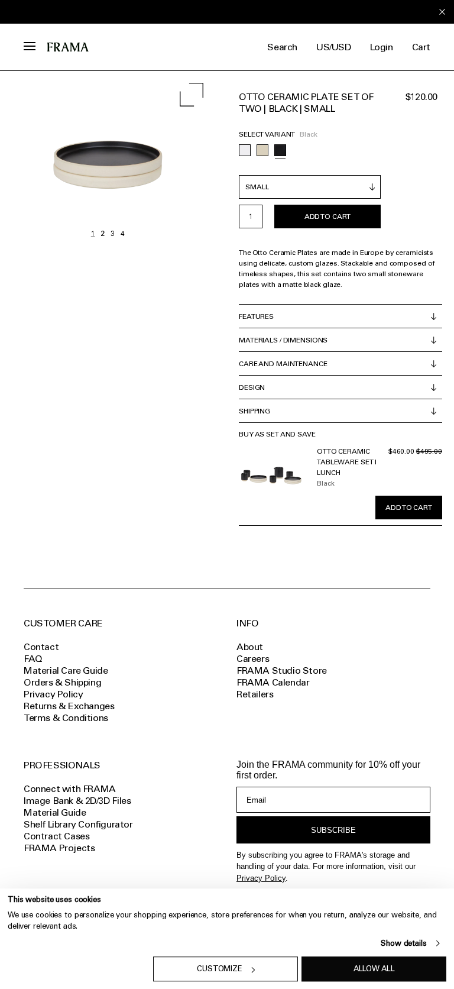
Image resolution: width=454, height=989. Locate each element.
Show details (403, 943)
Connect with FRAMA (70, 788)
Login (381, 47)
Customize (219, 969)
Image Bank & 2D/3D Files (77, 800)
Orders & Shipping (62, 682)
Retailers (254, 694)
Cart (421, 47)
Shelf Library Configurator (78, 824)
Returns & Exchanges (69, 706)
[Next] (161, 157)
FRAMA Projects (59, 848)
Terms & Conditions (66, 717)
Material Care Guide (66, 670)
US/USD (333, 47)
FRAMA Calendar (272, 682)
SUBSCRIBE (333, 830)
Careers (252, 658)
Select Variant (267, 134)
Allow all (374, 969)
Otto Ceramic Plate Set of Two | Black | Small (306, 102)
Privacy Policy (261, 878)
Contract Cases (56, 836)
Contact (41, 646)
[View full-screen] (191, 94)
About (249, 646)
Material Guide (55, 812)
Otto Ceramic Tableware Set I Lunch (347, 462)
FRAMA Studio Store (281, 670)
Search (282, 47)
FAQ (33, 658)
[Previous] (54, 157)
